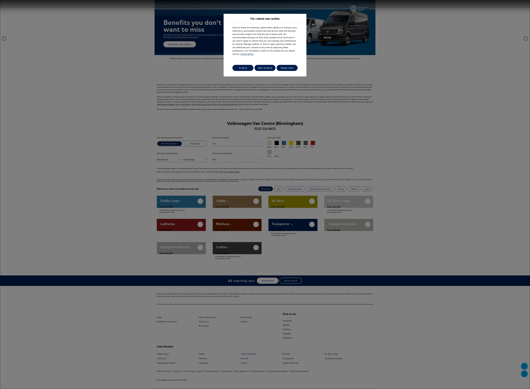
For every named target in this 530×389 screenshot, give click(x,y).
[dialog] (265, 194)
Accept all (243, 68)
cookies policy (246, 54)
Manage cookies (287, 68)
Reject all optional (265, 68)
